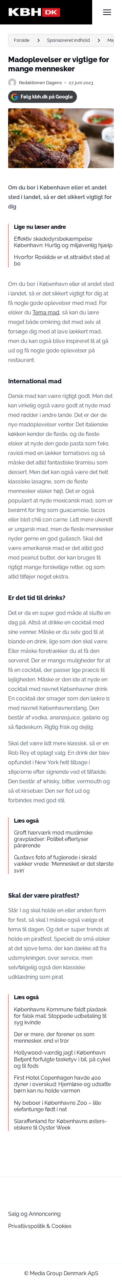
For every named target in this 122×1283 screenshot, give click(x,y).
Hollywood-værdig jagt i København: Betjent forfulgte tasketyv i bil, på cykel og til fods (62, 1059)
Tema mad (46, 312)
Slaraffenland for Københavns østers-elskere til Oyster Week (60, 1124)
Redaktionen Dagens (40, 82)
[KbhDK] (50, 12)
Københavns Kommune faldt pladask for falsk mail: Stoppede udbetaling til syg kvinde (60, 1016)
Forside (21, 40)
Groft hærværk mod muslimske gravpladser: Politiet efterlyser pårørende (53, 839)
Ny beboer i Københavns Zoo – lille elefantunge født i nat (57, 1106)
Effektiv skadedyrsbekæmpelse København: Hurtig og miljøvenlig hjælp (63, 242)
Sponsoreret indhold (68, 40)
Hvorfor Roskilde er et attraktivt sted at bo (62, 260)
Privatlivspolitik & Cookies (40, 1226)
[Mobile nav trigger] (107, 12)
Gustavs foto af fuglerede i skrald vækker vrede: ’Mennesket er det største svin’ (64, 864)
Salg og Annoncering (34, 1214)
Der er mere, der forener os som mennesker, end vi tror (54, 1037)
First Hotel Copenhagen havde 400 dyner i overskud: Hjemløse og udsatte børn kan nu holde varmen (62, 1084)
